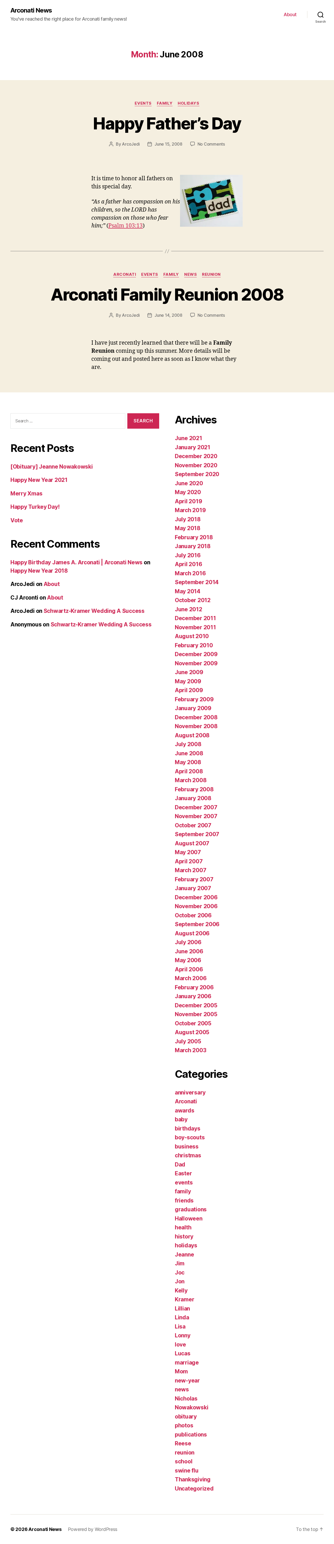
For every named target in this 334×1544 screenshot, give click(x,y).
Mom (181, 1371)
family (164, 103)
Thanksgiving (193, 1479)
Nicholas (186, 1398)
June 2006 (189, 951)
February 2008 (194, 789)
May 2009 (188, 681)
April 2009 (189, 690)
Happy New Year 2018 (39, 570)
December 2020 (196, 456)
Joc (179, 1272)
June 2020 (189, 483)
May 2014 (187, 591)
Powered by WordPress (93, 1529)
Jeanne (184, 1254)
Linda (182, 1317)
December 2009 (196, 654)
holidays (188, 103)
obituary (186, 1416)
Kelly (181, 1290)
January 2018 (193, 546)
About (290, 14)
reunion (211, 274)
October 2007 (193, 825)
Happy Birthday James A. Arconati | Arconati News (76, 562)
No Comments (211, 144)
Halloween (188, 1218)
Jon (179, 1281)
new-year (187, 1380)
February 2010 (194, 645)
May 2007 (188, 852)
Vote (16, 520)
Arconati (124, 274)
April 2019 (188, 501)
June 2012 (188, 609)
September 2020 (197, 474)
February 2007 (194, 879)
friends (184, 1200)
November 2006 (196, 906)
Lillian (182, 1308)
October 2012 (193, 600)
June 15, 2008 (168, 144)
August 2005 (192, 1032)
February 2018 (194, 537)
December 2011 (195, 618)
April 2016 (188, 564)
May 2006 (188, 960)
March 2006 (190, 978)
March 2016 (190, 573)
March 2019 (190, 510)
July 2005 (188, 1041)
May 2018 (187, 528)
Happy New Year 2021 (39, 480)
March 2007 (190, 870)
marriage (187, 1362)
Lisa (180, 1326)
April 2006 (189, 969)
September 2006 (197, 924)
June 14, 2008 (168, 315)
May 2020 (188, 492)
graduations (191, 1209)
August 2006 (192, 933)
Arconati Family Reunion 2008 (167, 294)
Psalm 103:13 (125, 225)
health (183, 1227)
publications (191, 1434)
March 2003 (190, 1050)
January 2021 (192, 447)
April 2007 (188, 861)
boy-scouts (190, 1137)
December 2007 (196, 807)
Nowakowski (191, 1407)
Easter (183, 1173)
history (184, 1236)
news (190, 274)
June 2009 (189, 672)
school (183, 1461)
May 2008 (188, 762)
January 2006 (193, 996)
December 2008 (196, 717)
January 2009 (193, 708)
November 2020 (196, 465)
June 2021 (188, 438)
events (143, 103)
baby (181, 1119)
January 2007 (193, 888)
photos (184, 1425)
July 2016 (188, 555)
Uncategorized (194, 1488)
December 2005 (196, 1005)
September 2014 (197, 582)
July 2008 (188, 744)
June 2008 (189, 753)
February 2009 (194, 699)
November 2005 (196, 1014)
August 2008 (192, 735)
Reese (183, 1443)
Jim (179, 1263)
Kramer (184, 1299)
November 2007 (196, 816)
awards (184, 1110)
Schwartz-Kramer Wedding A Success (94, 611)
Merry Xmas (26, 493)
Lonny (182, 1335)
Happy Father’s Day (167, 123)
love (180, 1344)
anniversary (190, 1092)
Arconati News (31, 10)
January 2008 (193, 798)
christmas (188, 1155)
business (187, 1146)
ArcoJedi (131, 144)
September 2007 (197, 834)
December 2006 (196, 897)
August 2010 (192, 636)
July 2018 (188, 519)
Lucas (182, 1353)
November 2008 (196, 726)
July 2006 (188, 942)
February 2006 (194, 987)
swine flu (187, 1470)
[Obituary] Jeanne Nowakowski (51, 466)
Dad (180, 1164)
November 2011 (195, 627)
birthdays (187, 1128)
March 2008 (190, 780)
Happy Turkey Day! (34, 507)
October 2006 (193, 915)
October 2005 (193, 1023)
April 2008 (189, 771)
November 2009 (196, 663)
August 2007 (192, 843)
